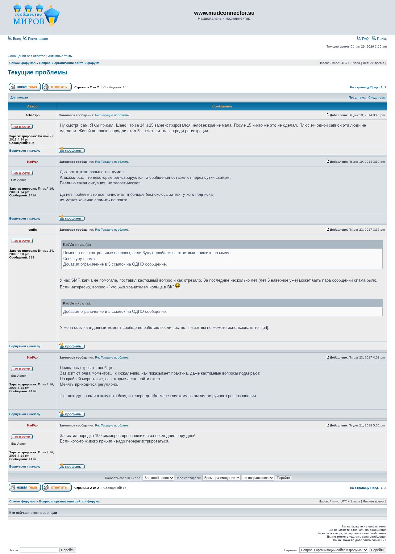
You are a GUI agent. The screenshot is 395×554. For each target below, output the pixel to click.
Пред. (374, 87)
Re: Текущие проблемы (112, 115)
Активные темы (60, 56)
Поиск (381, 38)
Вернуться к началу (24, 150)
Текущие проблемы (37, 72)
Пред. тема (357, 97)
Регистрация (37, 38)
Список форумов (22, 63)
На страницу (359, 87)
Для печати (19, 97)
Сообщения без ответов (26, 56)
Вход (16, 38)
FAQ (365, 38)
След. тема (376, 97)
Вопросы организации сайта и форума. (70, 63)
